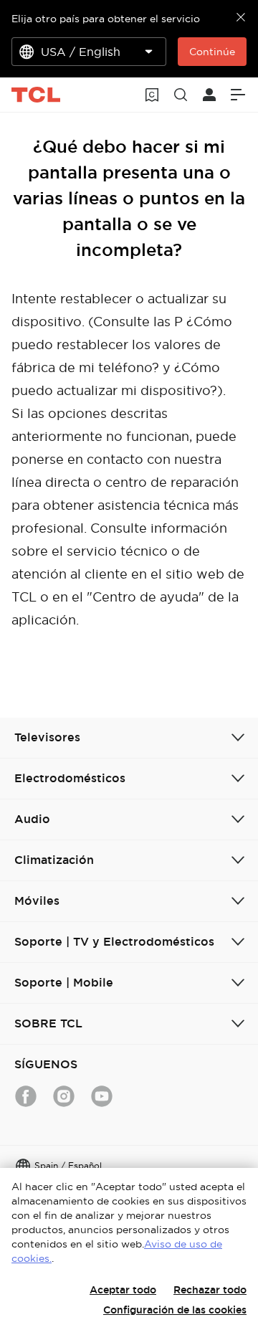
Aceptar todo (123, 1289)
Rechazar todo (210, 1289)
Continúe (212, 51)
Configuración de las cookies (175, 1309)
